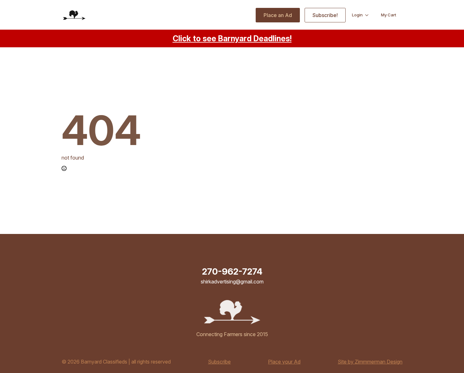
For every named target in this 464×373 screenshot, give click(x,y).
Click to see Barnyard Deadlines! (232, 38)
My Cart (388, 14)
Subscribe (219, 361)
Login (357, 14)
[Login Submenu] (369, 15)
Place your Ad (284, 361)
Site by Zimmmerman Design (370, 361)
